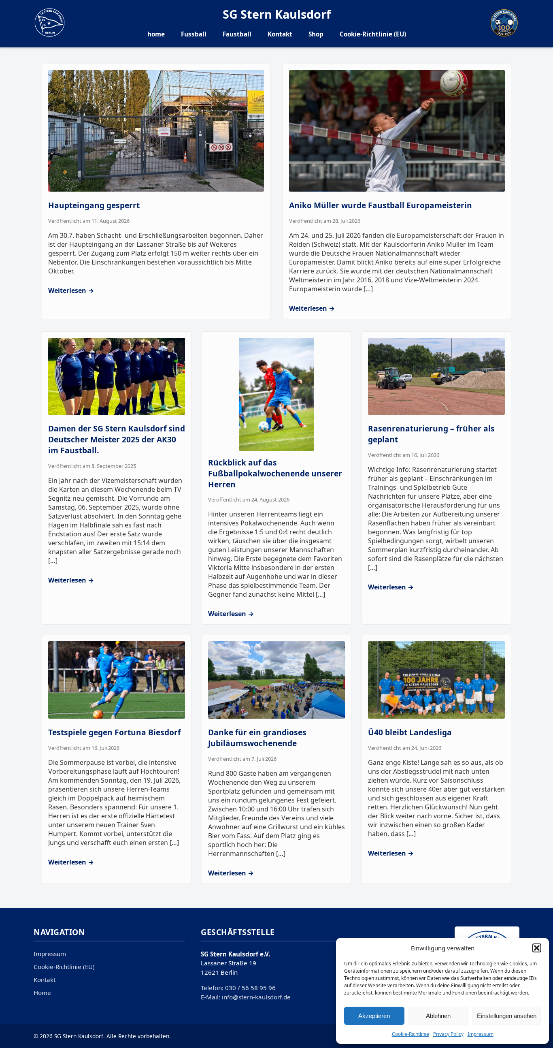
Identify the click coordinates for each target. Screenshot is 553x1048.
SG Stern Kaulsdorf (277, 14)
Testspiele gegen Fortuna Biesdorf (114, 732)
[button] (537, 948)
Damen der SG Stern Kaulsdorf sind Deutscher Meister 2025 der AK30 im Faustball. (116, 439)
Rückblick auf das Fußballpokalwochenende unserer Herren (275, 473)
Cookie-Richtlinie (410, 1034)
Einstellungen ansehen (506, 1015)
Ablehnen (438, 1015)
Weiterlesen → (71, 290)
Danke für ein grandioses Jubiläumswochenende (257, 738)
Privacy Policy (448, 1034)
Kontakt (280, 34)
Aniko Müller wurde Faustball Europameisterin (380, 205)
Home (42, 992)
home (156, 34)
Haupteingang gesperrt (94, 205)
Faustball (237, 34)
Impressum (480, 1034)
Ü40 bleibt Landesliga (410, 732)
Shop (315, 34)
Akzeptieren (374, 1015)
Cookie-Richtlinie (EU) (373, 34)
